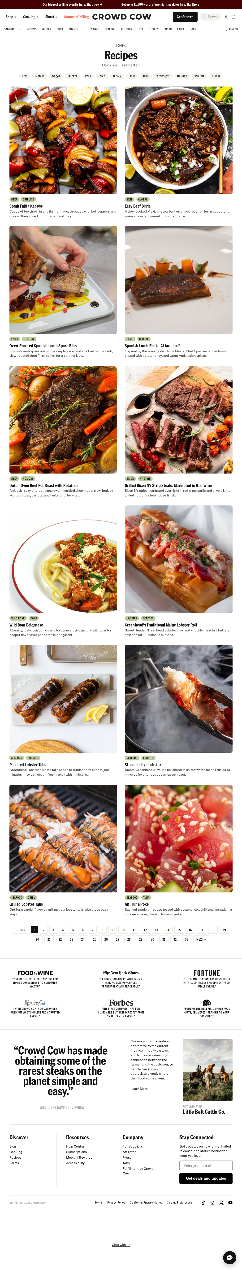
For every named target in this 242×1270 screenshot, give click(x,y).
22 (60, 939)
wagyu (56, 76)
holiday (182, 76)
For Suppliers (133, 1146)
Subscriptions (76, 1152)
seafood (40, 76)
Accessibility (75, 1163)
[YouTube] (230, 1202)
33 (186, 939)
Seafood (110, 29)
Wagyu (95, 29)
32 (175, 939)
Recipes (32, 29)
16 (190, 930)
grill (146, 76)
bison (132, 76)
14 (167, 930)
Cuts (60, 29)
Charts (73, 29)
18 (213, 930)
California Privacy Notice (146, 1202)
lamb (102, 76)
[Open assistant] (229, 1257)
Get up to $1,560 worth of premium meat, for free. (160, 4)
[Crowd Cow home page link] (121, 17)
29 (141, 939)
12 (145, 930)
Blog (12, 1146)
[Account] (226, 17)
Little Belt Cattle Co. (204, 1111)
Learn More (139, 1089)
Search (233, 29)
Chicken (126, 29)
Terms (98, 1202)
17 (201, 930)
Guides (46, 29)
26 (106, 939)
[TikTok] (203, 1202)
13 (156, 930)
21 (49, 939)
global (216, 76)
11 (134, 930)
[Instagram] (212, 1202)
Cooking (9, 29)
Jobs (126, 1163)
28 (129, 939)
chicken (73, 76)
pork (88, 76)
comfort (199, 76)
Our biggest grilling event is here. (64, 4)
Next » (201, 939)
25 (94, 939)
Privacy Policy (116, 1202)
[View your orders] (233, 17)
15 (179, 930)
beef (24, 76)
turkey (117, 76)
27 (117, 939)
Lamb (180, 29)
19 (224, 930)
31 (163, 939)
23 (71, 939)
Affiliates (129, 1152)
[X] (221, 1202)
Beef (141, 29)
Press (127, 1157)
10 (123, 930)
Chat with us (121, 1245)
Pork (193, 29)
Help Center (75, 1146)
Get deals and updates (206, 1178)
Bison (168, 29)
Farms (14, 1163)
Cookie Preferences (179, 1202)
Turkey (154, 29)
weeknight (163, 76)
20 (37, 939)
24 (83, 939)
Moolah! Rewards (79, 1157)
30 (152, 939)
